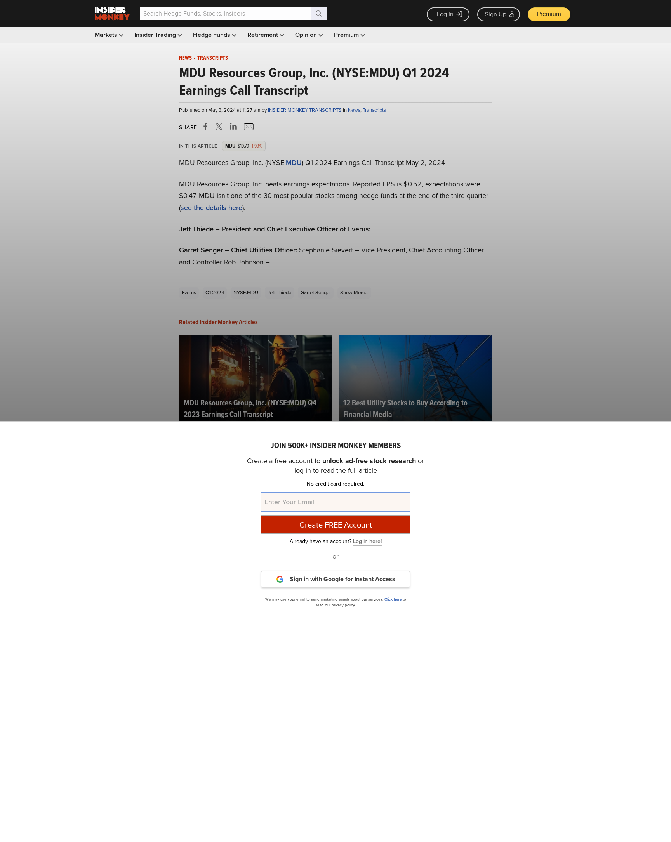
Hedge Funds (212, 34)
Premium (549, 13)
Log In (445, 14)
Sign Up (495, 14)
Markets (107, 34)
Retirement (263, 34)
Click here (393, 599)
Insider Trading (155, 34)
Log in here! (367, 541)
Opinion (306, 34)
